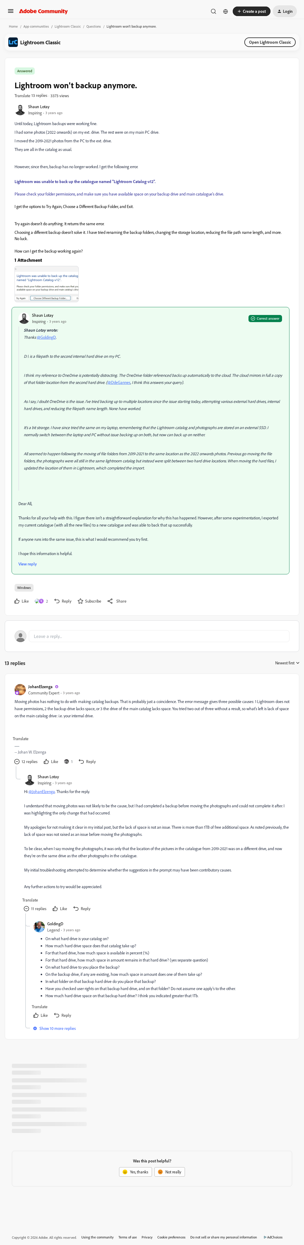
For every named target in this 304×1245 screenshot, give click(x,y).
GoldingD (55, 923)
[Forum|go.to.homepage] (43, 11)
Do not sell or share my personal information (223, 1237)
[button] (10, 12)
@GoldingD (46, 337)
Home (13, 26)
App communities (36, 26)
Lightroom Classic (68, 26)
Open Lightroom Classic (270, 42)
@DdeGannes (118, 382)
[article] (152, 724)
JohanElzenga (40, 686)
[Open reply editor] (152, 636)
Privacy (147, 1237)
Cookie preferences (171, 1237)
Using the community (97, 1237)
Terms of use (127, 1237)
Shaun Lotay (39, 106)
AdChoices (275, 1237)
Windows (24, 587)
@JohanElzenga (41, 791)
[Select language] (225, 11)
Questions (93, 26)
